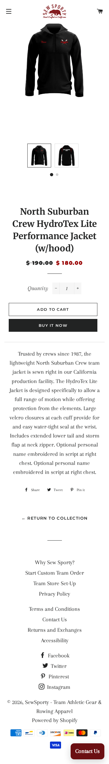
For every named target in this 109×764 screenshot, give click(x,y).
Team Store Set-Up (54, 583)
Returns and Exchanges (55, 630)
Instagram (58, 687)
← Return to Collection (55, 518)
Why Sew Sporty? (54, 562)
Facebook (58, 655)
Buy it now (53, 325)
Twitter (58, 666)
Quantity (38, 288)
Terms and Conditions (54, 609)
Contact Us (54, 619)
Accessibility (54, 640)
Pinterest (58, 676)
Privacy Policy (54, 594)
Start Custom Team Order (54, 573)
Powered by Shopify (54, 720)
